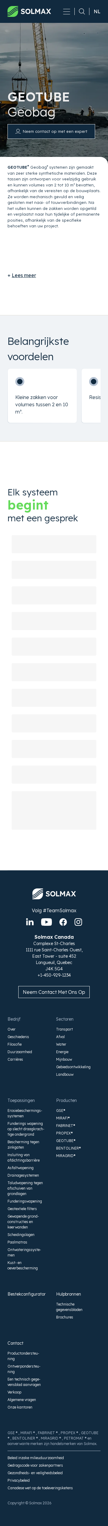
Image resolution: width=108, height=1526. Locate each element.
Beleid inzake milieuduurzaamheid (36, 1458)
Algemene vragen (22, 1399)
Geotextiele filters (22, 1208)
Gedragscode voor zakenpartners (35, 1465)
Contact (15, 1343)
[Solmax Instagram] (78, 922)
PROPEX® (64, 1133)
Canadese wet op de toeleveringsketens (40, 1488)
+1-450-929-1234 (54, 975)
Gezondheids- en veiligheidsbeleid (35, 1473)
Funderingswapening (25, 1201)
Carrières (15, 1059)
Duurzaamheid (20, 1052)
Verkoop (14, 1392)
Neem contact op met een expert (55, 131)
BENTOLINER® (68, 1148)
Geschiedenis (18, 1036)
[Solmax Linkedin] (30, 922)
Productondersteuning (23, 1356)
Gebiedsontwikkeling (73, 1067)
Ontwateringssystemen (24, 1252)
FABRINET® (65, 1125)
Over (12, 1029)
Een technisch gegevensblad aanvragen (24, 1382)
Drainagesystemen (23, 1175)
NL (97, 11)
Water (61, 1044)
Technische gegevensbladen (69, 1307)
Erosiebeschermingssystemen (25, 1113)
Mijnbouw (64, 1059)
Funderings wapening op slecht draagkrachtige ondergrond (26, 1129)
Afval (60, 1036)
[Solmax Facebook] (63, 922)
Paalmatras (17, 1242)
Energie (62, 1052)
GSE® (60, 1110)
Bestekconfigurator (26, 1294)
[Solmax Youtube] (46, 922)
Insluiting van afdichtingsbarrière (24, 1157)
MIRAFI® (63, 1118)
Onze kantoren (20, 1407)
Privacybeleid (19, 1480)
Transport (64, 1029)
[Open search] (80, 11)
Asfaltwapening (21, 1168)
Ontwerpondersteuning (24, 1369)
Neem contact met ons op (54, 992)
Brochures (64, 1317)
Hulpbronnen (68, 1294)
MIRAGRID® (66, 1155)
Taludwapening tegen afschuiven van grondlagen (25, 1188)
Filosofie (15, 1044)
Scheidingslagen (21, 1234)
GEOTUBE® (66, 1140)
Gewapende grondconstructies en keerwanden (23, 1221)
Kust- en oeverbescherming (23, 1265)
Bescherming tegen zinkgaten (23, 1145)
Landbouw (65, 1074)
